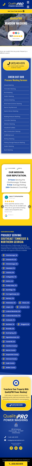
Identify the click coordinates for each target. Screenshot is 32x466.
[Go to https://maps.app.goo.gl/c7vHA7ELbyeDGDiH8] (16, 428)
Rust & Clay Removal (10, 107)
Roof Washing (8, 92)
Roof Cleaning (8, 150)
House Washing (9, 85)
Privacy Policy (16, 445)
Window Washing (9, 100)
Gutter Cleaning (9, 96)
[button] (2, 206)
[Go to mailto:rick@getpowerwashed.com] (17, 440)
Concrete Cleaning (10, 89)
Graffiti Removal (9, 135)
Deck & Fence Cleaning (11, 111)
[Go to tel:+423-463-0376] (17, 437)
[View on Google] (6, 197)
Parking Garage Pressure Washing (14, 142)
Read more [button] (8, 212)
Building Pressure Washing (12, 116)
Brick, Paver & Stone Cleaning (13, 104)
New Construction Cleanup (12, 131)
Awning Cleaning (9, 139)
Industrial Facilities (9, 128)
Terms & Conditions (16, 443)
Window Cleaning (9, 124)
